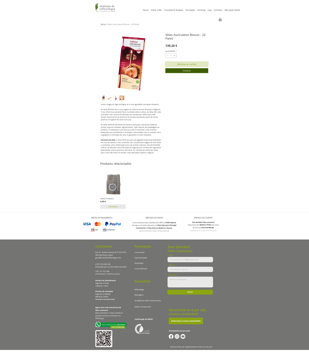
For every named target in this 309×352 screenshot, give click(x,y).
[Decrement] (167, 55)
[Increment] (174, 55)
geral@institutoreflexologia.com (108, 258)
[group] (154, 189)
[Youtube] (183, 336)
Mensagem (173, 275)
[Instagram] (177, 336)
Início (103, 24)
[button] (220, 19)
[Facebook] (171, 336)
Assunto (172, 265)
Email (171, 255)
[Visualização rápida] (113, 183)
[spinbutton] (171, 55)
